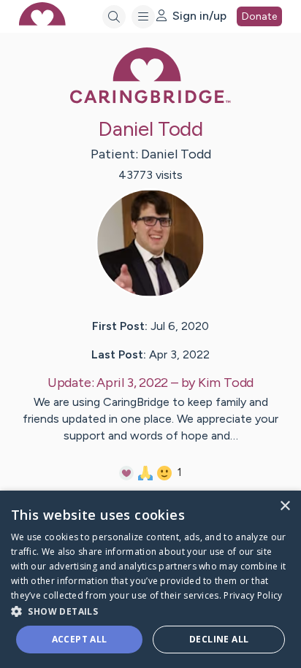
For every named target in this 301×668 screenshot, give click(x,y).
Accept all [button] (79, 639)
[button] (150, 610)
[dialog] (150, 579)
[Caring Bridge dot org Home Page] (150, 100)
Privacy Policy (253, 595)
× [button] (284, 506)
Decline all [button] (218, 639)
